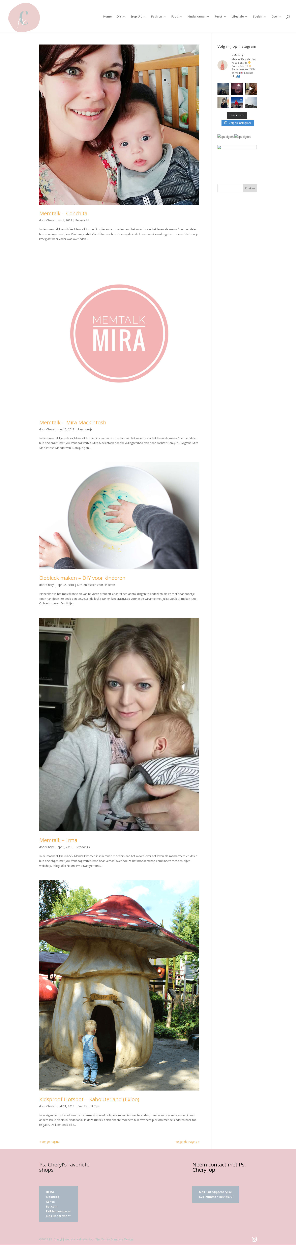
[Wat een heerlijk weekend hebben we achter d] (251, 102)
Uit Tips (94, 1106)
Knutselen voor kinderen (99, 585)
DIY (119, 16)
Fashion (156, 16)
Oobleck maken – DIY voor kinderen (82, 577)
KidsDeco (52, 1197)
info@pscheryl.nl (219, 1192)
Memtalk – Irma (58, 840)
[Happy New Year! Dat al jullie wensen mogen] (237, 88)
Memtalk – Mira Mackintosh (72, 422)
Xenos (50, 1202)
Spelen (257, 16)
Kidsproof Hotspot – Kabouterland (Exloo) (89, 1099)
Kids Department (58, 1216)
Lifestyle (238, 16)
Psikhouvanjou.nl (58, 1211)
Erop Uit (136, 16)
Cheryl (50, 220)
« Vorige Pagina (49, 1141)
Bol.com (51, 1206)
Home (107, 16)
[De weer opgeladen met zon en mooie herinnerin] (237, 102)
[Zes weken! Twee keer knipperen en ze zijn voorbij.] (223, 88)
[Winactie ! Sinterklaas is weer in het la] (223, 102)
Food (174, 16)
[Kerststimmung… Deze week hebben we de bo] (251, 88)
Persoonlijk (82, 220)
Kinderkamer (196, 16)
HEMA (50, 1192)
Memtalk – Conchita (63, 213)
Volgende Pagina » (187, 1141)
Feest (218, 16)
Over (274, 16)
